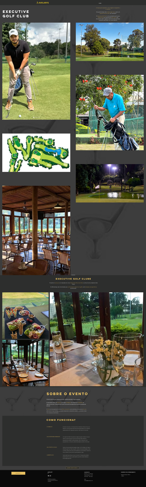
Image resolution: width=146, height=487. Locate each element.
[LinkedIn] (48, 476)
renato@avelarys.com (88, 480)
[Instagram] (50, 476)
